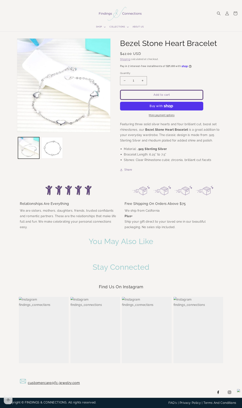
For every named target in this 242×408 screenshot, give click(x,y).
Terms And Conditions (219, 403)
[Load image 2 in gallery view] (52, 148)
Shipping (125, 59)
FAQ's (172, 403)
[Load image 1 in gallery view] (28, 148)
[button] (100, 26)
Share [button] (128, 169)
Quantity (125, 73)
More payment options (162, 115)
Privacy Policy (190, 403)
